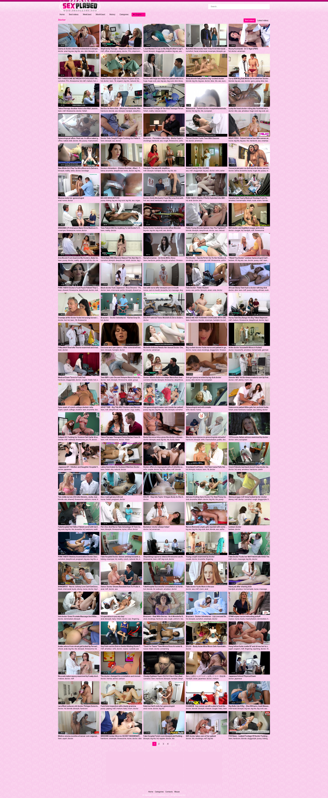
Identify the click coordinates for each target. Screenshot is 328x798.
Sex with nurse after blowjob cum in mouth (161, 288)
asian (210, 290)
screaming (164, 649)
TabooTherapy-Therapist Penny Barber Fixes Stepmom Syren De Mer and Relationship (121, 437)
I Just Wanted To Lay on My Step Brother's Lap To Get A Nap (164, 49)
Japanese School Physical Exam (242, 676)
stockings (147, 141)
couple (84, 380)
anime (115, 679)
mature (89, 81)
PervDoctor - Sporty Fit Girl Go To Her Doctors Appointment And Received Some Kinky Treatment (206, 258)
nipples (162, 738)
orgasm (120, 81)
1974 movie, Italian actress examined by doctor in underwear (249, 437)
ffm (129, 51)
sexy (99, 380)
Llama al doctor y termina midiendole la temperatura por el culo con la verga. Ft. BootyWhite (78, 49)
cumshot (99, 51)
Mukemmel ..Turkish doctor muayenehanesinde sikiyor (206, 108)
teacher (184, 619)
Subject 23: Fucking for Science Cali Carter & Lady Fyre (78, 437)
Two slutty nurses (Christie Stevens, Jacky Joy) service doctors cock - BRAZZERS (78, 497)
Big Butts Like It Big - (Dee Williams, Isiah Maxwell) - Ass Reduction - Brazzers (249, 706)
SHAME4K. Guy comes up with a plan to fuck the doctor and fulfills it (206, 706)
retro (217, 171)
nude (254, 200)
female (270, 649)
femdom (266, 200)
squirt (231, 649)
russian (249, 410)
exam (259, 200)
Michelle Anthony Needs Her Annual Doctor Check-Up (164, 347)
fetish (84, 111)
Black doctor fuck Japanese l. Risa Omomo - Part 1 (121, 288)
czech (65, 410)
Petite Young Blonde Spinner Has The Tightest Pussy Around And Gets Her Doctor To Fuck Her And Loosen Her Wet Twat (206, 228)
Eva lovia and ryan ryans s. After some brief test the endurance (121, 347)
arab (66, 649)
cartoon (122, 679)
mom (246, 380)
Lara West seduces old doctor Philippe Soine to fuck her (78, 706)
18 (115, 81)
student (79, 410)
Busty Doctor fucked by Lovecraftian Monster (162, 228)
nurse (231, 141)
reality (151, 111)
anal (66, 51)
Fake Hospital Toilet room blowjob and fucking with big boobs (164, 736)
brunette (109, 171)
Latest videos (263, 20)
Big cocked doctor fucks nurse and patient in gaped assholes (206, 347)
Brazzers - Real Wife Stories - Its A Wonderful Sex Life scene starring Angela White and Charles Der (164, 616)
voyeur (231, 619)
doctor (60, 51)
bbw (212, 81)
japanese (67, 469)
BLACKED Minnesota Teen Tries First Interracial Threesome (206, 49)
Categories (124, 14)
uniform (182, 141)
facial (145, 51)
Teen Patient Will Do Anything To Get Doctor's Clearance (121, 228)
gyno (253, 81)
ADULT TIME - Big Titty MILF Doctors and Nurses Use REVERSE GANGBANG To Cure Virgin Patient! (121, 407)
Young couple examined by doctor (200, 557)
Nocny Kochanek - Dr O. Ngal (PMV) (243, 49)
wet (267, 111)
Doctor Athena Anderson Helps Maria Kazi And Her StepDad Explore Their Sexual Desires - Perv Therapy (164, 377)
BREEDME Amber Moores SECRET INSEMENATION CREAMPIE (121, 736)
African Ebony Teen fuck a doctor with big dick (248, 288)
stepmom (136, 51)
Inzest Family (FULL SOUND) (197, 168)
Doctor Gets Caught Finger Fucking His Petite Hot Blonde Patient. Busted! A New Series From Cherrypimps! (121, 138)
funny (198, 410)
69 (236, 260)
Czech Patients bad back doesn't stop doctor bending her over (249, 467)
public (219, 440)
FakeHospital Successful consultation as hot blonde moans (164, 587)
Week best (87, 14)
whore (60, 649)
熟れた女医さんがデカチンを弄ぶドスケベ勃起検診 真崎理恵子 (206, 676)
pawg (258, 81)
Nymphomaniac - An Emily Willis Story (159, 258)
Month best (100, 14)
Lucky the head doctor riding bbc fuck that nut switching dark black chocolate (249, 108)
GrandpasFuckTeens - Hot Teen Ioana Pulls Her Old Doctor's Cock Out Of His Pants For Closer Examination (206, 467)
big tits (77, 51)
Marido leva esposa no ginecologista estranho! (206, 437)
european (226, 81)
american (241, 51)
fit (90, 440)
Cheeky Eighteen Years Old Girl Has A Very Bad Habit (164, 676)
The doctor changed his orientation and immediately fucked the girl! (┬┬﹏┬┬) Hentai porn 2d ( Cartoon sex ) (121, 676)
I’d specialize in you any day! (112, 616)
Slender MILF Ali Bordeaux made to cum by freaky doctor (249, 377)
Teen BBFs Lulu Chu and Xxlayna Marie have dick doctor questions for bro (121, 377)
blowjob (91, 51)
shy (251, 380)
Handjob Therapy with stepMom (156, 168)
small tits (88, 260)
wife (187, 410)
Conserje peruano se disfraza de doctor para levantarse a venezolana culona (249, 168)
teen (111, 81)
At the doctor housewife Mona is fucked (245, 347)
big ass (71, 51)
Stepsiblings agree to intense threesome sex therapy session (164, 557)
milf (102, 51)
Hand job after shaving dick (240, 587)
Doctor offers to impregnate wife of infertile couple (164, 467)
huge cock (152, 81)
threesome (74, 81)
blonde (188, 81)
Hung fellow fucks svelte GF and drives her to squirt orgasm (249, 646)
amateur (245, 111)
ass (82, 51)
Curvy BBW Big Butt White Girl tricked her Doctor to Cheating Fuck (249, 79)
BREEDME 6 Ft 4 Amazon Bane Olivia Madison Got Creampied (78, 228)
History (112, 14)
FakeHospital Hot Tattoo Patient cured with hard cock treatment (78, 527)
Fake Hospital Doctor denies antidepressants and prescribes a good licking (121, 557)
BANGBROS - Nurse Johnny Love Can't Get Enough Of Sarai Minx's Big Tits (78, 587)
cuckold (132, 649)
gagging (226, 51)
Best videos (73, 14)
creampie (212, 51)
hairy (114, 619)
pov (87, 440)
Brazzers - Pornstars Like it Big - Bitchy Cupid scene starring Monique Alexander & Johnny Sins (164, 138)
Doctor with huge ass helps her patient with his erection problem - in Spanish (164, 79)
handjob (129, 111)
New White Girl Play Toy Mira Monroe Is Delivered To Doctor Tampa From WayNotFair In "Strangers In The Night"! (78, 168)
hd (230, 51)
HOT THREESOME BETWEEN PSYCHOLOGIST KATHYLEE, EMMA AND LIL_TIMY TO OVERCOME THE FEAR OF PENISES (78, 79)
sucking (268, 290)
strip (268, 171)
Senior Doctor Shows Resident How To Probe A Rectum (121, 587)
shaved (113, 51)
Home (62, 14)
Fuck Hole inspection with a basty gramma (118, 706)
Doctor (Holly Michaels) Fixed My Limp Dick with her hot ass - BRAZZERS (164, 198)
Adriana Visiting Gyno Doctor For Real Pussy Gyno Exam (206, 497)
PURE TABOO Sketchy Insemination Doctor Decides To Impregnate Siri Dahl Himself (78, 557)
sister (222, 171)
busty (250, 171)
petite (158, 260)
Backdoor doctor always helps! (156, 527)
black (177, 440)
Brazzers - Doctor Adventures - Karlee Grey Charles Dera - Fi (121, 318)
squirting (256, 649)
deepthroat (137, 111)
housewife (239, 350)
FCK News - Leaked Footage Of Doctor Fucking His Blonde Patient (249, 736)
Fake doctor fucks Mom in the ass (200, 587)
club (187, 499)
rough (165, 141)
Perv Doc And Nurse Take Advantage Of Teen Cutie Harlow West (121, 527)
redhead (71, 440)
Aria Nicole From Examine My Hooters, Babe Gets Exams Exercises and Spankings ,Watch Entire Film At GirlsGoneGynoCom (78, 258)
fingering (209, 559)
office (107, 51)
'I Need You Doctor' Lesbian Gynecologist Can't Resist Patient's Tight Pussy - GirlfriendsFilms (249, 258)
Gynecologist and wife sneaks (198, 407)
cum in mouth (154, 290)
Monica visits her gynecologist (71, 198)
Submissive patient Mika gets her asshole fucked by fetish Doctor (249, 407)
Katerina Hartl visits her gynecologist (159, 706)
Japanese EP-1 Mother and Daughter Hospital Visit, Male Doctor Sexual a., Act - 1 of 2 (78, 467)
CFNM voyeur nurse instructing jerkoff (244, 616)
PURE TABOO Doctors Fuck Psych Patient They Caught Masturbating (78, 288)
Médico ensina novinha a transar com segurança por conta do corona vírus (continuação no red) (78, 736)
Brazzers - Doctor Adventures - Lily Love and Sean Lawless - (206, 616)
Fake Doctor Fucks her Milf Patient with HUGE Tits (249, 557)
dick (86, 51)
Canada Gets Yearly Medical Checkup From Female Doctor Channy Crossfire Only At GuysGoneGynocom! (249, 198)
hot (94, 81)
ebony (79, 589)
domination (68, 619)
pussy (119, 51)
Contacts (169, 792)
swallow (168, 51)
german (265, 350)
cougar (237, 230)
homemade (241, 200)
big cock (170, 81)
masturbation (93, 141)
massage (175, 290)
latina (103, 171)
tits (138, 81)
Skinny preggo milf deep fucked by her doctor (248, 497)
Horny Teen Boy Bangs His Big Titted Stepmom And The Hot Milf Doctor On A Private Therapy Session (249, 318)
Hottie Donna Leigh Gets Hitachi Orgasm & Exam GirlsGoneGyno (121, 79)
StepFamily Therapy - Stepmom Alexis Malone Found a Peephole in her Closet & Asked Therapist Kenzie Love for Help (121, 49)
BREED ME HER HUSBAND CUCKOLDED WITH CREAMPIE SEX (206, 318)
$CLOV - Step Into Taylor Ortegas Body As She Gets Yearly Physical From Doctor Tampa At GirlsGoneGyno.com (164, 497)
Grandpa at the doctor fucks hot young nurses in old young (78, 318)
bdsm (200, 499)
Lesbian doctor (235, 527)
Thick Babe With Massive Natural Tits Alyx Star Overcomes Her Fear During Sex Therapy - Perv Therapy (121, 258)
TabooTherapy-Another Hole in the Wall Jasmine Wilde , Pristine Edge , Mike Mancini (78, 108)
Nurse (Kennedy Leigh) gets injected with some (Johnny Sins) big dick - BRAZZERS (206, 527)
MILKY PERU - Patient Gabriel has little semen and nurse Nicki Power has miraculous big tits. (249, 138)
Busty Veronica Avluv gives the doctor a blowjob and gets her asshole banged (164, 437)
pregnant (115, 499)
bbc (236, 111)
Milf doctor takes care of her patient (201, 736)
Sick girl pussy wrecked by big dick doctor (203, 377)
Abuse (177, 792)
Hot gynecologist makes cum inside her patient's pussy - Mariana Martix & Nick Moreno (164, 407)
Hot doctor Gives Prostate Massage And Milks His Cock (78, 616)
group (135, 380)
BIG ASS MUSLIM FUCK (110, 198)
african (261, 290)
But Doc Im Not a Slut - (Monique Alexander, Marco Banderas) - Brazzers (121, 108)
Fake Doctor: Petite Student (197, 288)
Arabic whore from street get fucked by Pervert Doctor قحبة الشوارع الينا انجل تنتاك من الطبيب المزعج (78, 646)
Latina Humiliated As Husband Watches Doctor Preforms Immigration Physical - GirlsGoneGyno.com (121, 467)
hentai (109, 679)
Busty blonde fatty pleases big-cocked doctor (205, 79)
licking (108, 200)
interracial (203, 51)
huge (145, 81)
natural (133, 81)
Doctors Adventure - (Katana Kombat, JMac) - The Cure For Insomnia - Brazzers (121, 168)
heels (126, 171)
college (72, 410)
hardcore (104, 111)
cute (214, 290)
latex (73, 171)
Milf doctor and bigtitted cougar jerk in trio (246, 228)
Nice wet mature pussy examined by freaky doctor (78, 676)
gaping (109, 709)
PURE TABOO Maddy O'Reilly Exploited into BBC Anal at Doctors (206, 198)
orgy (132, 410)
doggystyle (160, 51)
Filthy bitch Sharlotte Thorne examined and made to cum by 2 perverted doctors (78, 347)
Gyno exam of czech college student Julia (75, 407)
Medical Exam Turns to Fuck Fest (71, 377)
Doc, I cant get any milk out (112, 497)
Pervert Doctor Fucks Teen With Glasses (202, 138)
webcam (159, 589)
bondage (85, 171)
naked (65, 141)
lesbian (231, 260)
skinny (241, 380)
